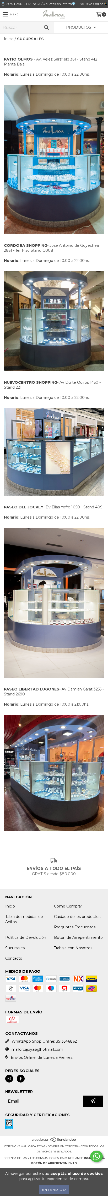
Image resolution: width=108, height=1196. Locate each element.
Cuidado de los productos (77, 916)
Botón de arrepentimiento (54, 1163)
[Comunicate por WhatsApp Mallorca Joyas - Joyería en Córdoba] (96, 1156)
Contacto (13, 958)
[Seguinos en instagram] (9, 1079)
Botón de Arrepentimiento (78, 937)
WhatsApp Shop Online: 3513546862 (44, 1041)
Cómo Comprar (68, 906)
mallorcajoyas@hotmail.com (37, 1049)
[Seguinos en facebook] (21, 1079)
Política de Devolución (25, 937)
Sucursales (15, 948)
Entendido (54, 1190)
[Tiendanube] (54, 1141)
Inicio (9, 39)
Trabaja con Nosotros (73, 948)
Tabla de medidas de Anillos (24, 919)
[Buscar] (46, 27)
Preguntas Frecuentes (74, 927)
